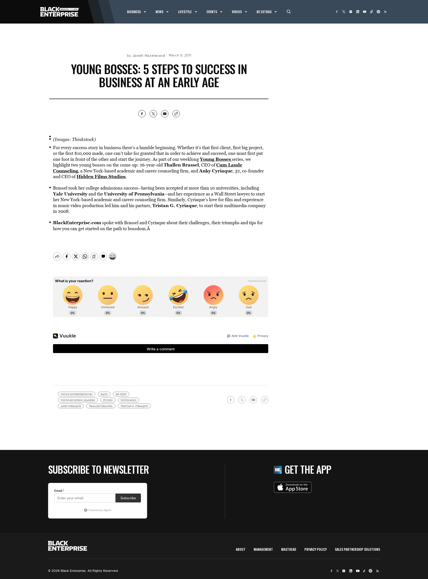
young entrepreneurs (77, 394)
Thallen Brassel (101, 406)
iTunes (108, 400)
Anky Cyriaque (71, 406)
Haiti (104, 394)
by (146, 55)
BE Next (121, 394)
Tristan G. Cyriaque (134, 406)
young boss (128, 400)
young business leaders (78, 400)
